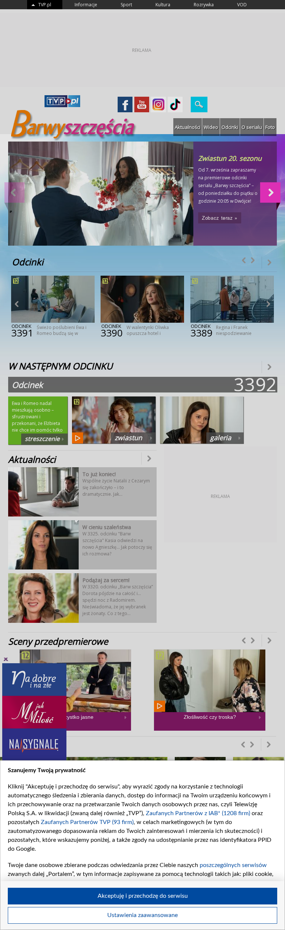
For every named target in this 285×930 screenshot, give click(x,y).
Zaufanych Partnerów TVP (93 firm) (87, 822)
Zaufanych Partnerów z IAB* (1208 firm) (198, 813)
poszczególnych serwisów (233, 865)
